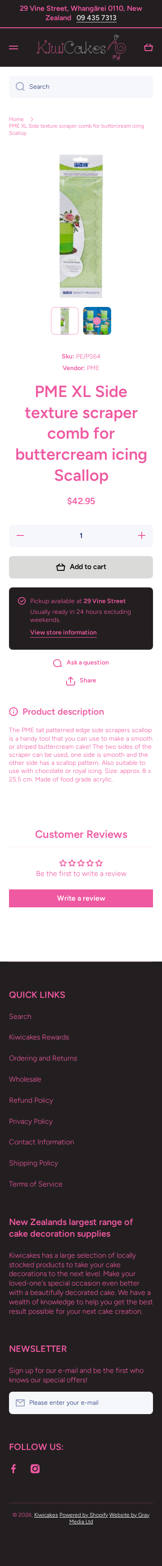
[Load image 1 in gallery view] (65, 321)
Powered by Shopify (83, 1515)
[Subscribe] (141, 1403)
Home (16, 119)
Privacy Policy (31, 1121)
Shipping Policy (33, 1163)
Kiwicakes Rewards (39, 1037)
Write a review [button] (81, 898)
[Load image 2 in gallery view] (97, 321)
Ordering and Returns (43, 1058)
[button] (81, 681)
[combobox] (81, 87)
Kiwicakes (46, 1515)
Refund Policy (31, 1100)
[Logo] (81, 47)
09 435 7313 (96, 17)
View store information (63, 632)
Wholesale (25, 1079)
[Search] (17, 87)
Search (20, 1016)
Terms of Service (36, 1184)
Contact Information (41, 1142)
